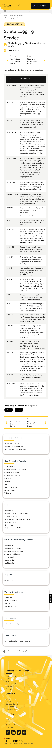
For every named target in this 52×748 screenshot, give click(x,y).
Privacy (8, 719)
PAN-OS (7, 484)
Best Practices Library (11, 624)
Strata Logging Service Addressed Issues (17, 18)
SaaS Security (9, 563)
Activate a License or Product (14, 446)
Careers (8, 701)
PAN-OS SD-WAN (10, 487)
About (8, 699)
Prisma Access (9, 510)
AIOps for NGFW (10, 467)
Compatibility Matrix (12, 684)
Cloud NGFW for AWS (12, 472)
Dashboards (8, 598)
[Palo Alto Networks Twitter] (19, 734)
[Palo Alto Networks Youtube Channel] (24, 734)
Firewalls (7, 481)
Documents (10, 727)
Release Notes (11, 651)
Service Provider (10, 490)
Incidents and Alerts (11, 600)
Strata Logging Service (16, 15)
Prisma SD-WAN (10, 522)
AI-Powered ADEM (10, 516)
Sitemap (8, 689)
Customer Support (12, 704)
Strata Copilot (41, 6)
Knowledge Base (11, 709)
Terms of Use (10, 724)
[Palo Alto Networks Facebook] (8, 734)
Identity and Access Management (16, 449)
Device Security (9, 557)
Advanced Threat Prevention (14, 551)
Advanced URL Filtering (12, 548)
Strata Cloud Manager (11, 443)
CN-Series (8, 478)
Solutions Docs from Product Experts (17, 641)
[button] (50, 598)
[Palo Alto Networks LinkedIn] (13, 734)
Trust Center (10, 722)
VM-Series (8, 493)
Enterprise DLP (9, 560)
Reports (7, 603)
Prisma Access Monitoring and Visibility (17, 519)
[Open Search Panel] (19, 5)
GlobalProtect (9, 580)
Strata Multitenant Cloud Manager (16, 513)
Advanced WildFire (10, 545)
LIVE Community (11, 707)
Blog (7, 681)
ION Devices (8, 525)
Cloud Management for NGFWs (15, 469)
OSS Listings (10, 686)
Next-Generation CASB (12, 528)
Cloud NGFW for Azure (12, 475)
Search (8, 679)
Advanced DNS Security (12, 554)
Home (5, 15)
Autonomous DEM (10, 606)
